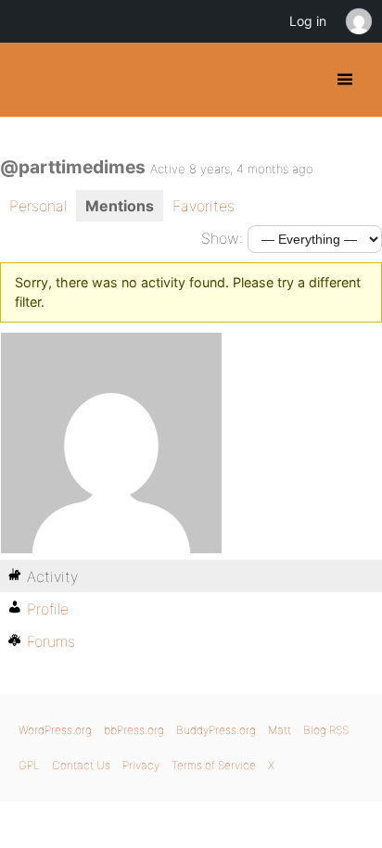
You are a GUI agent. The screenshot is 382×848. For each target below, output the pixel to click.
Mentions (119, 205)
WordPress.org (55, 730)
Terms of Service (214, 765)
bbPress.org (134, 730)
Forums (51, 641)
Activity (52, 576)
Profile (48, 609)
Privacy (140, 765)
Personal (38, 205)
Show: (222, 238)
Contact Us (81, 765)
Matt (279, 730)
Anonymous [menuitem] (358, 21)
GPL (29, 765)
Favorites (203, 205)
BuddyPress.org (30, 80)
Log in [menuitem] (307, 21)
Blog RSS (326, 730)
